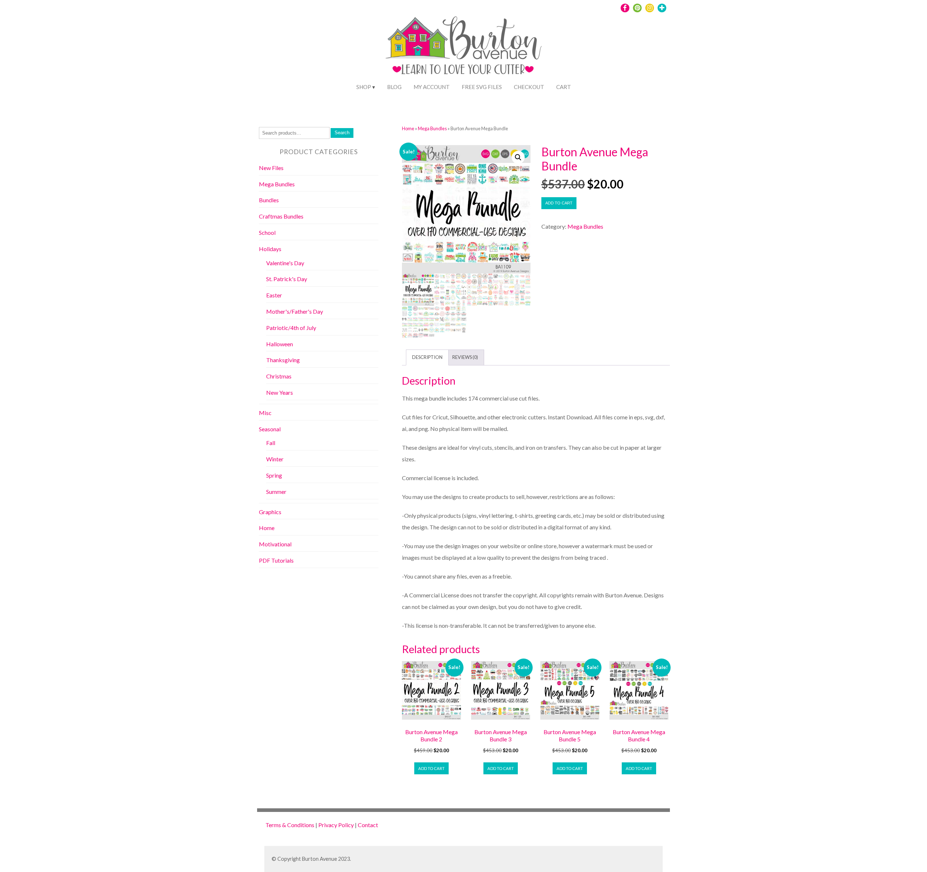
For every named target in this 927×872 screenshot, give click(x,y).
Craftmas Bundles (281, 216)
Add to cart (558, 203)
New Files (271, 167)
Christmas (278, 376)
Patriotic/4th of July (291, 327)
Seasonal (270, 429)
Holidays (270, 248)
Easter (274, 295)
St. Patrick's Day (286, 278)
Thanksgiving (283, 359)
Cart (563, 87)
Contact (368, 824)
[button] (518, 157)
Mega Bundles (432, 128)
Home (408, 128)
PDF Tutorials (276, 560)
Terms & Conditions (289, 824)
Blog (394, 87)
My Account (432, 87)
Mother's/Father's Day (294, 311)
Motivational (275, 544)
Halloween (279, 343)
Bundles (269, 199)
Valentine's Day (285, 262)
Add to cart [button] (431, 768)
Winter (275, 459)
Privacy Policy (336, 824)
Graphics (270, 511)
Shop (363, 87)
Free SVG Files (482, 87)
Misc (265, 412)
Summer (276, 491)
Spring (274, 475)
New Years (279, 392)
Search (342, 132)
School (267, 232)
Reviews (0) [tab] (465, 357)
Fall (270, 442)
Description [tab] (427, 357)
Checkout (529, 87)
